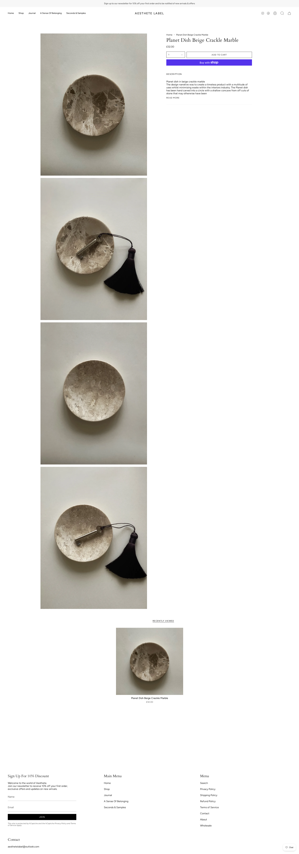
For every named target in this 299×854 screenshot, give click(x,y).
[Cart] (289, 13)
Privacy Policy (60, 823)
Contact (204, 813)
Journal (108, 795)
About (203, 819)
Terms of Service (209, 807)
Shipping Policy (208, 795)
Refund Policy (208, 801)
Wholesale (206, 825)
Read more (173, 98)
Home (169, 34)
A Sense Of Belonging (116, 801)
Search (204, 783)
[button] (21, 13)
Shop (107, 789)
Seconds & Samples (115, 807)
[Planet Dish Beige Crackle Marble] (149, 661)
